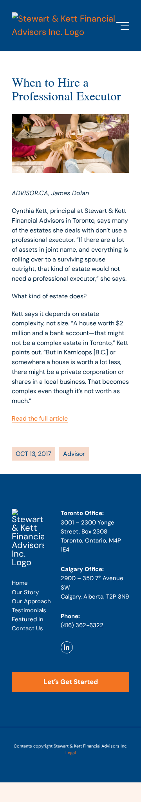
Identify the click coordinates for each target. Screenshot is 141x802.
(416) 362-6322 (82, 625)
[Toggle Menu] (123, 26)
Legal (70, 752)
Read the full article (40, 418)
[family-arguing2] (28, 513)
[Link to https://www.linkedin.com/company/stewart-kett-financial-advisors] (67, 647)
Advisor (74, 454)
